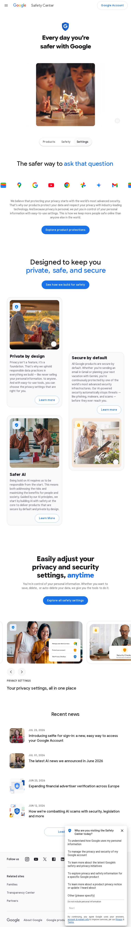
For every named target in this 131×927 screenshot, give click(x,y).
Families (12, 884)
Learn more (47, 400)
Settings (82, 142)
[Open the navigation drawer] (6, 5)
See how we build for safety (65, 284)
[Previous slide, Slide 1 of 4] (11, 672)
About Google (33, 920)
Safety (66, 142)
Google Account (112, 5)
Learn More (47, 518)
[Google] (13, 920)
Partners (12, 901)
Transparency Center (21, 892)
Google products (57, 920)
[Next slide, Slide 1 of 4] (22, 672)
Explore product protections (65, 230)
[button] (117, 121)
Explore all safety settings (65, 600)
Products (49, 142)
